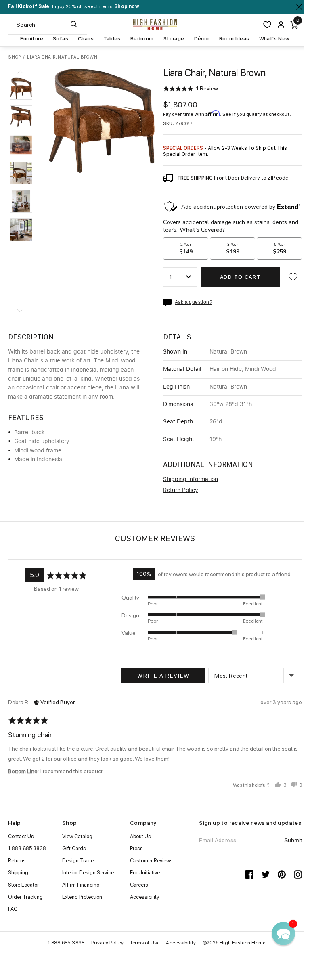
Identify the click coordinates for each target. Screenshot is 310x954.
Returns (17, 861)
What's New (271, 39)
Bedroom (139, 39)
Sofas (57, 39)
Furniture (28, 39)
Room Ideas (231, 39)
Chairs (83, 39)
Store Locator (23, 885)
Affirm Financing (81, 885)
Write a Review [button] (162, 675)
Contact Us (21, 836)
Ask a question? (190, 302)
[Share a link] (166, 303)
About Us (140, 836)
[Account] (275, 25)
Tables (109, 39)
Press (136, 848)
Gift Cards (74, 848)
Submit (287, 846)
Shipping (18, 873)
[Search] (74, 24)
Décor (198, 39)
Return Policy (177, 490)
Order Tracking (25, 897)
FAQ (13, 909)
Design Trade (78, 861)
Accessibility (144, 897)
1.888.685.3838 (27, 848)
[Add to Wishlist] (287, 277)
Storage (170, 39)
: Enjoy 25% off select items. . (74, 6)
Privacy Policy (104, 943)
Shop (14, 57)
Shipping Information (187, 479)
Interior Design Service (88, 873)
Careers (139, 885)
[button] (21, 88)
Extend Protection (82, 897)
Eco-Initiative (145, 873)
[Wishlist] (261, 24)
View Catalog (77, 836)
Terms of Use (142, 943)
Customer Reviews (151, 861)
